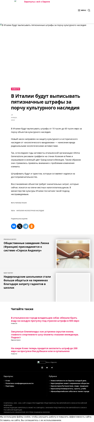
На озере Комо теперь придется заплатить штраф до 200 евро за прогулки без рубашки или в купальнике (44, 350)
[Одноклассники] (31, 226)
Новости (15, 89)
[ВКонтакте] (14, 226)
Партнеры (10, 386)
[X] (19, 226)
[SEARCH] (88, 10)
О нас (8, 380)
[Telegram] (25, 226)
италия (21, 211)
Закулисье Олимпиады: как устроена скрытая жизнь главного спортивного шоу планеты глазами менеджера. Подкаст (45, 334)
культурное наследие (35, 211)
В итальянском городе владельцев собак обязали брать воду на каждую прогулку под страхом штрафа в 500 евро (45, 319)
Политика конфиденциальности (19, 383)
